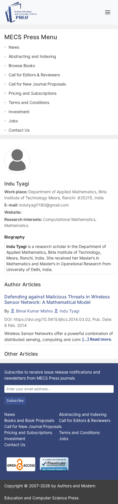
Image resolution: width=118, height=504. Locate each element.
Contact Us (19, 130)
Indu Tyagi (69, 310)
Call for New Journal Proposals (37, 84)
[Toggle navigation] (107, 12)
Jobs (13, 120)
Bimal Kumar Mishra (34, 310)
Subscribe (15, 400)
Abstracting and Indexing (32, 56)
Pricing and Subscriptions (32, 93)
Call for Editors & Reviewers (34, 74)
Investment (19, 111)
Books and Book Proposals (29, 420)
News (14, 47)
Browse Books (22, 65)
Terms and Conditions (29, 102)
